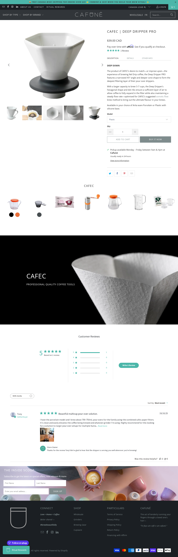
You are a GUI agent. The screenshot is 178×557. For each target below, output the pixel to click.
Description (112, 58)
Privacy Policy (113, 519)
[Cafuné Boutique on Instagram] (12, 7)
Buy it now (155, 139)
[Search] (171, 15)
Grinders (78, 519)
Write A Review (129, 365)
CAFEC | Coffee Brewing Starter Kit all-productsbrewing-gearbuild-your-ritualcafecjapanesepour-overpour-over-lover (163, 202)
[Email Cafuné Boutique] (3, 7)
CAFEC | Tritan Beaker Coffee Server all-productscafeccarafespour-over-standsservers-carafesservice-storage (138, 202)
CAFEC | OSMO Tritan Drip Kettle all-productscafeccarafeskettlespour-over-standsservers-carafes (14, 202)
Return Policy (113, 530)
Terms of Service (115, 514)
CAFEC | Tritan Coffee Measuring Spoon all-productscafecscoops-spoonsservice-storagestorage (39, 202)
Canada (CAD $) (138, 7)
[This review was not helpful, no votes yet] (165, 458)
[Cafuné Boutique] (88, 15)
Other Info (147, 58)
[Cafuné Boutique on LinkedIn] (17, 7)
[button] (12, 15)
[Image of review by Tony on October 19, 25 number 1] (47, 435)
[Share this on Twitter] (110, 173)
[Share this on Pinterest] (125, 173)
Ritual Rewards (56, 7)
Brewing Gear (80, 524)
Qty (108, 126)
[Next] (102, 64)
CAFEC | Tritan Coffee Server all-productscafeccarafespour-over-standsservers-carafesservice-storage (114, 202)
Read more (102, 426)
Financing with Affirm (117, 535)
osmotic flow (162, 96)
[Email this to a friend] (132, 173)
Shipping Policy (114, 524)
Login (162, 7)
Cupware (78, 530)
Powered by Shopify (58, 550)
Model (110, 114)
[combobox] (158, 403)
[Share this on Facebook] (117, 173)
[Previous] (9, 64)
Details (130, 58)
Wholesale (78, 514)
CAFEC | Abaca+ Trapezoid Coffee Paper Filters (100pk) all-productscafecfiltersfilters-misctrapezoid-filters (64, 202)
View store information (119, 160)
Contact (39, 7)
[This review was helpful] (160, 458)
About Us (25, 7)
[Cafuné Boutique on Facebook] (8, 7)
